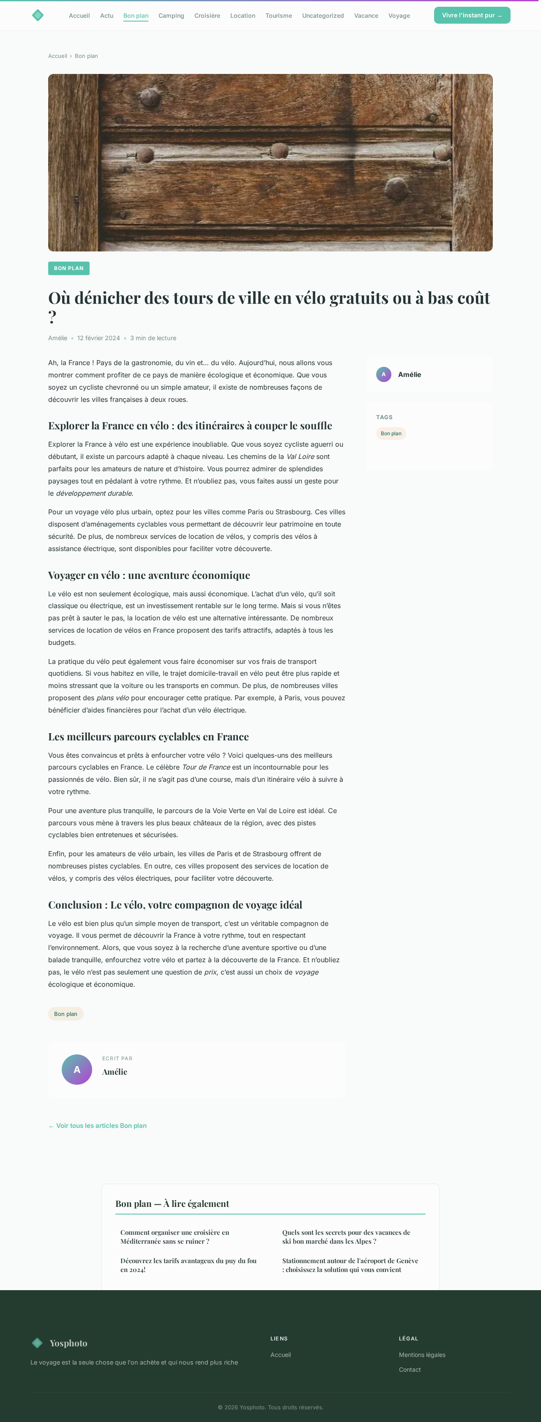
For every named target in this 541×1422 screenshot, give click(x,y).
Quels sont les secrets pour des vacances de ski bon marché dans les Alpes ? (346, 1236)
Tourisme (278, 15)
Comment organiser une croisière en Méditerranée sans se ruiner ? (174, 1236)
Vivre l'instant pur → (472, 15)
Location (242, 15)
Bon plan (135, 15)
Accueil (79, 15)
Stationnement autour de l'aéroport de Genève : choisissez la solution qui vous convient (350, 1265)
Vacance (366, 15)
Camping (171, 15)
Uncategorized (323, 15)
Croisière (207, 15)
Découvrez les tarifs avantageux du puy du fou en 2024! (188, 1265)
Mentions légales (422, 1354)
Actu (106, 15)
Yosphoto (68, 1342)
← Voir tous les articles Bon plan (97, 1126)
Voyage (399, 15)
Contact (410, 1369)
